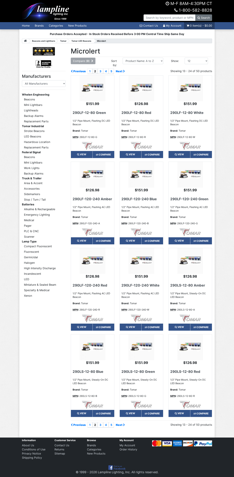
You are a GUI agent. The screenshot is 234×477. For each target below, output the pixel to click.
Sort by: (114, 63)
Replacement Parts (36, 121)
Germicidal (31, 257)
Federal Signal (31, 152)
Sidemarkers (32, 194)
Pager (28, 225)
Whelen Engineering (35, 94)
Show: (175, 61)
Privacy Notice (31, 453)
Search (205, 17)
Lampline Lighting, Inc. (114, 472)
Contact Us (150, 25)
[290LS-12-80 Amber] (190, 260)
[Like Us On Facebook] (117, 467)
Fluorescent (31, 251)
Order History (128, 449)
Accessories (32, 188)
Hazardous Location (37, 142)
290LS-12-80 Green (138, 372)
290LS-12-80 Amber (187, 285)
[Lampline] (46, 11)
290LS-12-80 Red (185, 372)
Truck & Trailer (32, 178)
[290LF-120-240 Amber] (92, 174)
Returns (59, 449)
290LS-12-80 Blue (88, 372)
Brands (39, 25)
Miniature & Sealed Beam (40, 284)
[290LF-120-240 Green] (190, 174)
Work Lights (31, 168)
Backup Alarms (33, 116)
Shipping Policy (32, 457)
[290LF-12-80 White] (190, 88)
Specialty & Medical (37, 290)
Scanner (29, 236)
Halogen (29, 262)
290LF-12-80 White (187, 113)
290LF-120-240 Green (189, 199)
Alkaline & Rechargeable (39, 209)
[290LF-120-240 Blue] (141, 174)
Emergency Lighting (37, 214)
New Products (77, 25)
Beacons (29, 99)
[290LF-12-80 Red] (141, 88)
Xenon (28, 295)
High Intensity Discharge (40, 268)
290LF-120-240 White (140, 285)
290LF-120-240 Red (90, 285)
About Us (28, 445)
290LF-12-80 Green (89, 113)
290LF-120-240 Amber (92, 199)
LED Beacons (32, 136)
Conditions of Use (33, 449)
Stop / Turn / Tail (35, 199)
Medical (29, 220)
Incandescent (32, 273)
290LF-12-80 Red (136, 113)
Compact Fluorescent (38, 246)
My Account (173, 25)
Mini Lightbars (33, 105)
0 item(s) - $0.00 (200, 25)
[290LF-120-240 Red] (92, 260)
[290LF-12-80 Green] (92, 88)
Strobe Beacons (34, 131)
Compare (104, 154)
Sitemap (59, 453)
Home (26, 25)
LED (26, 279)
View (82, 154)
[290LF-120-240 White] (141, 260)
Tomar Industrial (33, 126)
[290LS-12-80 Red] (190, 347)
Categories (56, 25)
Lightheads (31, 110)
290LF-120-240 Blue (139, 199)
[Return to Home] (25, 41)
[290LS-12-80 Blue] (92, 347)
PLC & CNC (31, 231)
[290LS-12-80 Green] (141, 347)
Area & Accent (33, 183)
